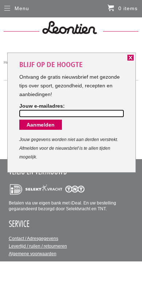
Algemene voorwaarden (32, 253)
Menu (22, 8)
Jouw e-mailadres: (42, 106)
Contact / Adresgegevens (33, 238)
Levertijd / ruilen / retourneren (38, 246)
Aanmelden (41, 125)
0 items (128, 8)
